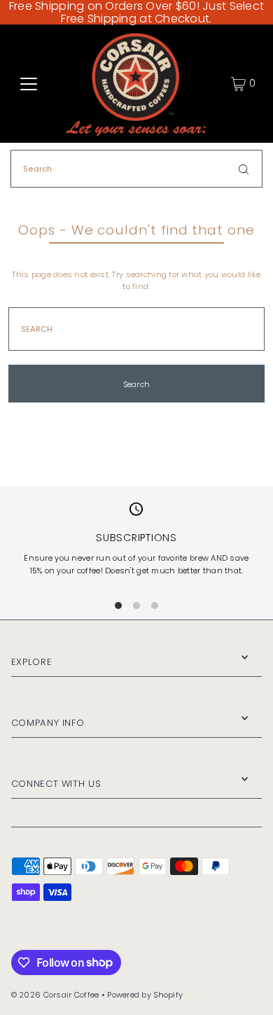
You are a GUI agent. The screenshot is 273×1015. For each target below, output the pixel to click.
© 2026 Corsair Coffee (55, 994)
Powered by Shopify (145, 994)
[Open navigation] (28, 84)
